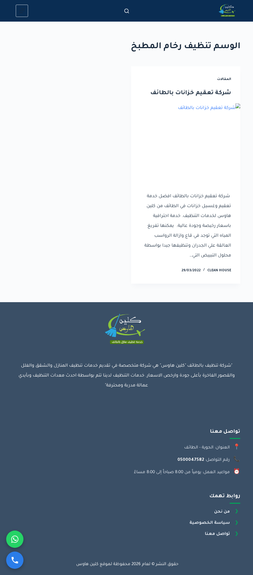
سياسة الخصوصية (209, 523)
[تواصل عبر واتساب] (14, 539)
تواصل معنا (217, 534)
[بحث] (126, 11)
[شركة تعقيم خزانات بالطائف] (185, 144)
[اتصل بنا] (14, 560)
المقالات (224, 79)
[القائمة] (22, 11)
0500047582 (190, 460)
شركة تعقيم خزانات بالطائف (190, 93)
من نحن (222, 512)
